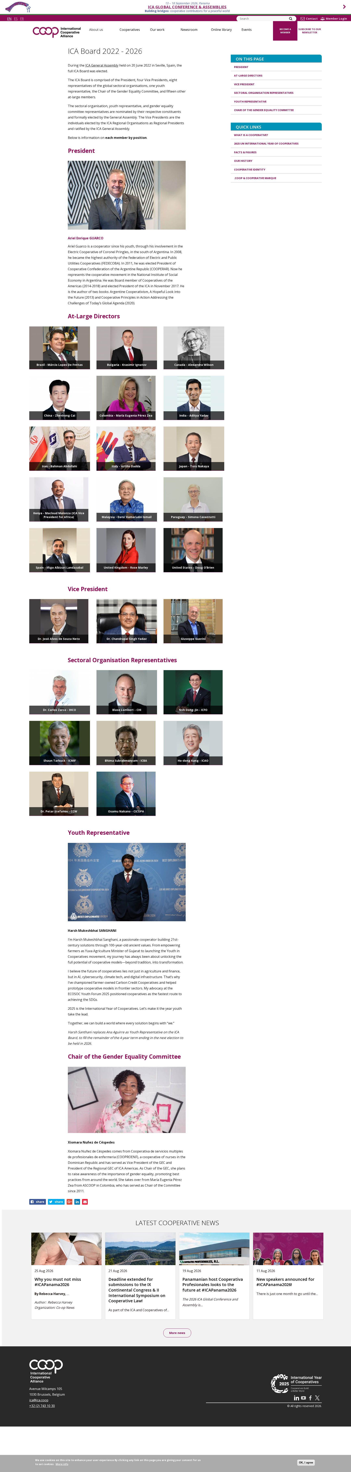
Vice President (244, 84)
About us (96, 29)
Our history (243, 161)
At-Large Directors (248, 75)
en (9, 18)
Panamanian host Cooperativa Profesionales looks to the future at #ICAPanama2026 (212, 1285)
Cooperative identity (249, 169)
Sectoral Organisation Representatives (264, 93)
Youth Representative (250, 101)
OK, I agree (306, 1462)
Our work (157, 29)
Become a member (285, 31)
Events (247, 29)
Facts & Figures (245, 152)
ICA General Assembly (101, 65)
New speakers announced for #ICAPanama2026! (285, 1282)
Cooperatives (130, 29)
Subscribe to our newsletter (309, 31)
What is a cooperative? (251, 135)
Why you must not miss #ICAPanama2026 (58, 1282)
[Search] (290, 18)
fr (22, 18)
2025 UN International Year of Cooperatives (266, 143)
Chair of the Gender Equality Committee (264, 110)
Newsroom (189, 29)
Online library (221, 29)
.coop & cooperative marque (255, 178)
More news (177, 1333)
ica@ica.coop (38, 1400)
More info (62, 1464)
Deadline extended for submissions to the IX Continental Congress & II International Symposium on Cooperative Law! (136, 1290)
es (16, 18)
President (241, 67)
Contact (312, 18)
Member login (336, 18)
